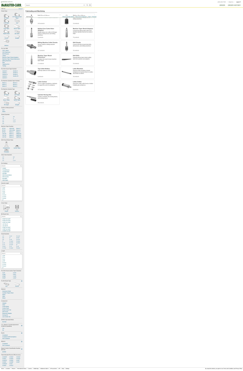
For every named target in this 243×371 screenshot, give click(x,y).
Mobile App (36, 368)
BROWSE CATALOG (7, 1)
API (59, 368)
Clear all (20, 8)
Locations (8, 368)
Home (2, 368)
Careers (30, 368)
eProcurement (53, 368)
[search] (21, 166)
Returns (13, 368)
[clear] (84, 5)
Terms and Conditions (228, 368)
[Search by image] (90, 5)
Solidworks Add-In (44, 368)
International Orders (21, 368)
